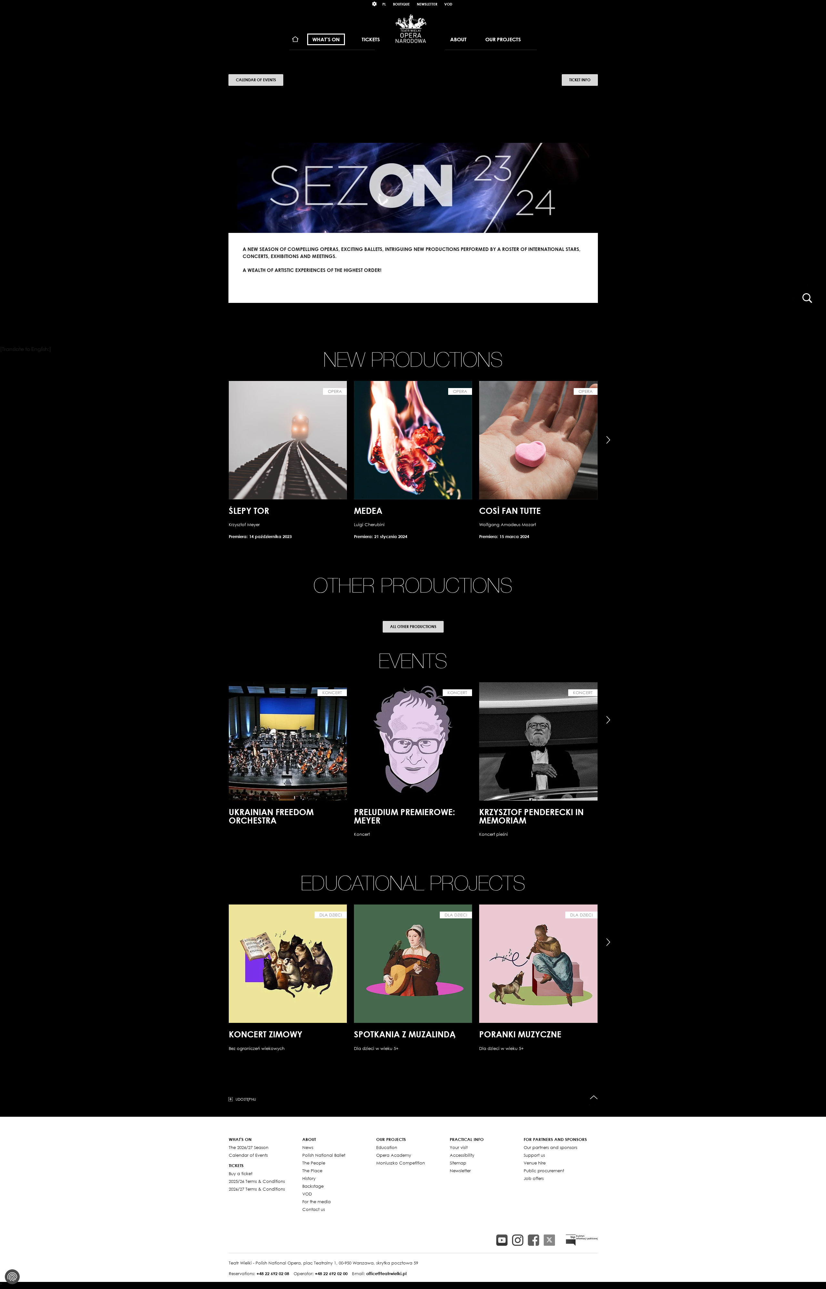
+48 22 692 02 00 (331, 1273)
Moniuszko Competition (400, 1162)
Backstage (313, 1186)
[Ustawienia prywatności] (12, 1276)
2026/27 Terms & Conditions (257, 1189)
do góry (594, 1097)
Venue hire (535, 1162)
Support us (534, 1155)
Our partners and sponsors (550, 1147)
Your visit (459, 1147)
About (458, 39)
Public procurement (544, 1170)
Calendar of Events (256, 79)
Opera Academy (393, 1155)
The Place (312, 1170)
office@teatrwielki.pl (386, 1273)
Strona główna (295, 39)
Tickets (371, 39)
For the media (316, 1201)
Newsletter (427, 4)
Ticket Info (579, 79)
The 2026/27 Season (248, 1147)
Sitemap (458, 1162)
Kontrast (374, 4)
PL (384, 4)
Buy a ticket (240, 1173)
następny (608, 440)
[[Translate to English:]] (582, 1240)
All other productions (413, 626)
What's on (326, 39)
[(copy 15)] (502, 1240)
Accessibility (462, 1155)
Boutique (401, 4)
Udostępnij (246, 1099)
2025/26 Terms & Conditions (257, 1181)
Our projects (503, 39)
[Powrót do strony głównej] (410, 28)
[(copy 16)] (517, 1240)
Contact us (313, 1209)
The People (313, 1162)
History (309, 1178)
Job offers (534, 1178)
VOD (448, 4)
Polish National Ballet (323, 1155)
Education (386, 1147)
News (307, 1147)
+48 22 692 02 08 (273, 1273)
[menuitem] (295, 39)
